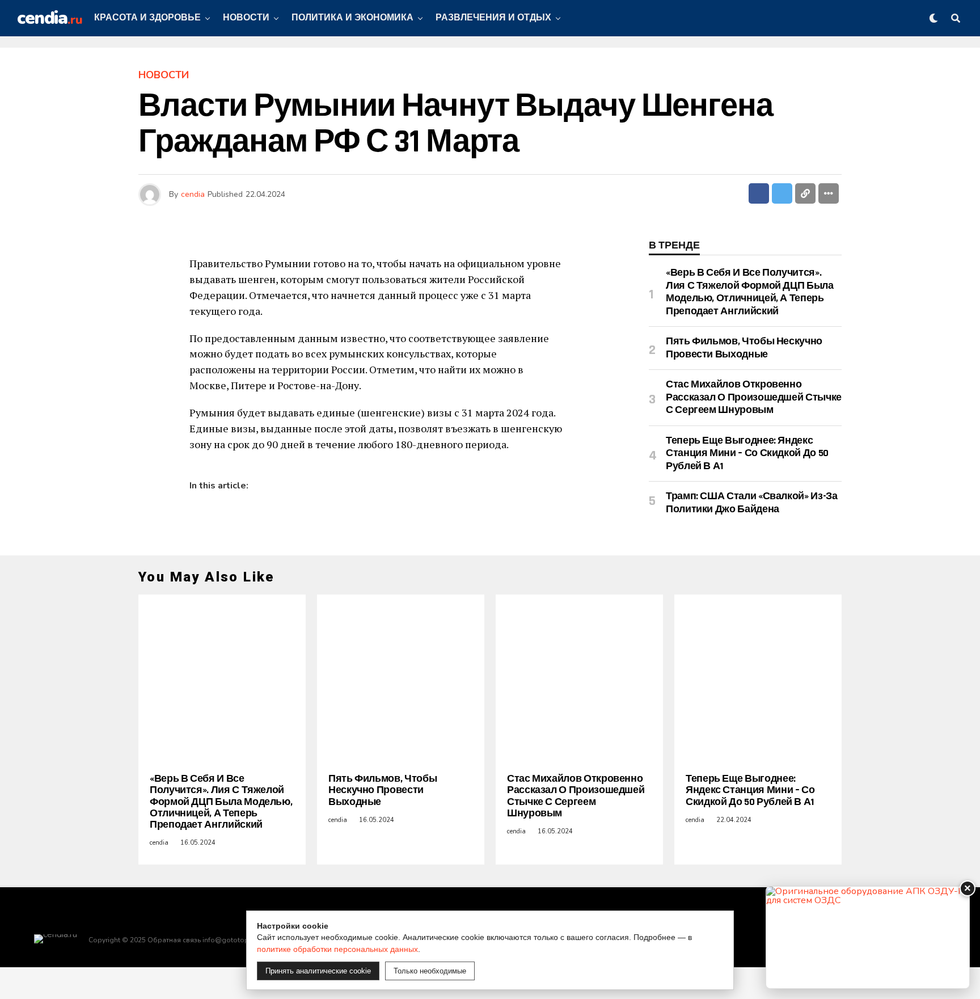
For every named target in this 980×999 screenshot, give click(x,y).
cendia (193, 194)
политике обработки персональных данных (337, 949)
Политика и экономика (352, 18)
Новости (246, 18)
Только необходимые (430, 971)
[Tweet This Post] (782, 193)
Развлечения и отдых (493, 18)
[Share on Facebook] (759, 193)
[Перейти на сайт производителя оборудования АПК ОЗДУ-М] (867, 937)
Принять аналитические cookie (318, 971)
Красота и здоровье (147, 18)
